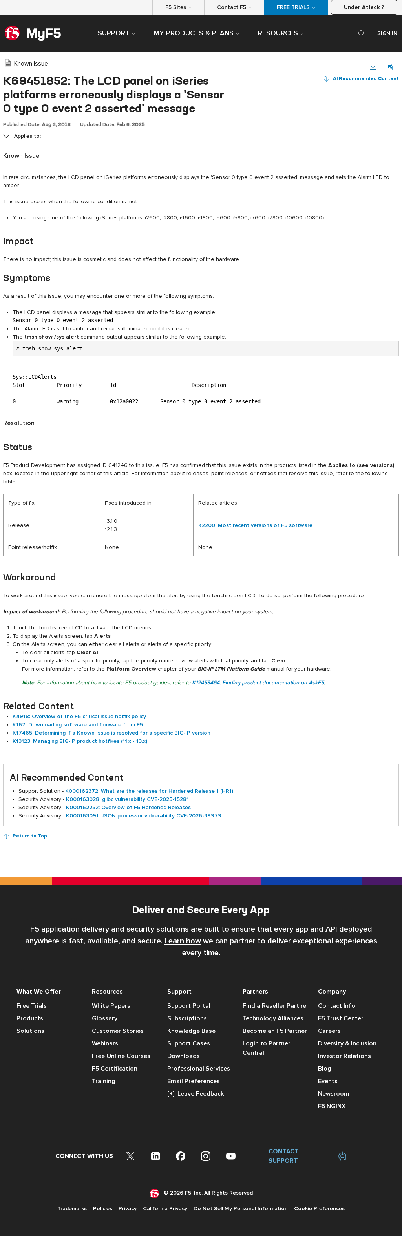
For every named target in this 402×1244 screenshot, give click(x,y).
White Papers (111, 1006)
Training (103, 1081)
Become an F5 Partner (275, 1031)
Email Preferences (193, 1081)
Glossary (104, 1018)
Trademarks (72, 1208)
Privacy (128, 1208)
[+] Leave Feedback (195, 1094)
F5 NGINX (332, 1106)
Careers (329, 1031)
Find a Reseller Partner (276, 1006)
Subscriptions (187, 1018)
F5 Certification (114, 1069)
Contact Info (336, 1006)
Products (29, 1018)
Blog (324, 1069)
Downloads (183, 1056)
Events (328, 1081)
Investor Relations (344, 1056)
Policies (102, 1208)
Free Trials (31, 1006)
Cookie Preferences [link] (319, 1208)
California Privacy (165, 1208)
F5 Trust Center (341, 1018)
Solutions (30, 1031)
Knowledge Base (191, 1031)
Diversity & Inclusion (347, 1043)
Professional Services (198, 1069)
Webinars (105, 1043)
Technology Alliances (273, 1018)
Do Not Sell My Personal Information (241, 1208)
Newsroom (333, 1094)
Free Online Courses (121, 1056)
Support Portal (188, 1006)
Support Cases (188, 1043)
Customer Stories (118, 1031)
